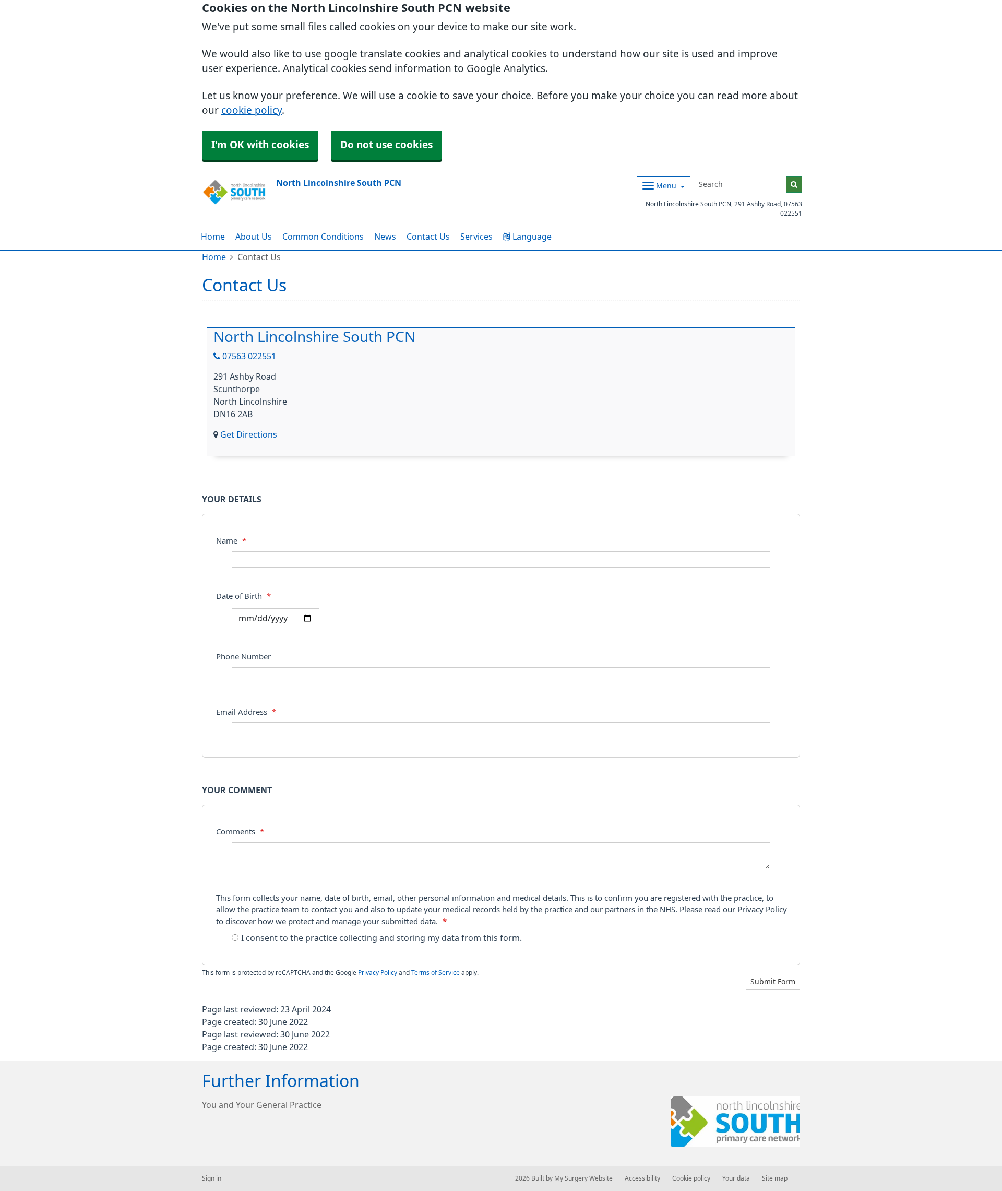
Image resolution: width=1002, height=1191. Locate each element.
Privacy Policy (377, 973)
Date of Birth (243, 596)
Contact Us (428, 236)
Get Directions (248, 434)
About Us (253, 236)
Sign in (211, 1178)
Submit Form (772, 981)
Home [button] (213, 236)
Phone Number (243, 657)
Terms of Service (435, 973)
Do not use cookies (386, 145)
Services (476, 236)
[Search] (794, 184)
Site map (775, 1178)
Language (531, 236)
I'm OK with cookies (260, 145)
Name (231, 541)
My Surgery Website (583, 1178)
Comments (240, 831)
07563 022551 (248, 356)
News (385, 236)
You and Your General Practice (261, 1105)
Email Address (246, 712)
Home (214, 257)
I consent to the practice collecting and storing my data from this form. (381, 938)
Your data (736, 1178)
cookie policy (251, 110)
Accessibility (642, 1178)
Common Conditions (323, 236)
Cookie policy (691, 1178)
